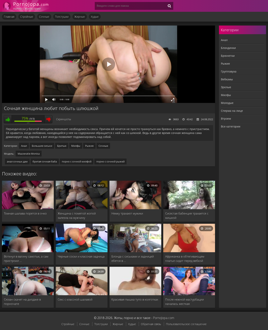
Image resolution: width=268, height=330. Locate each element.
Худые (95, 16)
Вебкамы (227, 79)
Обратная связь (151, 324)
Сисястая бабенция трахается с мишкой (186, 215)
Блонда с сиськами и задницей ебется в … (132, 258)
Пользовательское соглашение (186, 324)
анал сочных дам (17, 161)
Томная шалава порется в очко (25, 213)
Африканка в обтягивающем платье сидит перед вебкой (184, 258)
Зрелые (226, 87)
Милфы (75, 146)
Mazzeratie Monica (29, 153)
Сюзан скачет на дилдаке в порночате (22, 301)
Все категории (230, 126)
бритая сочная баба (45, 161)
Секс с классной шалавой (75, 299)
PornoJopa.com (163, 318)
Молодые (227, 103)
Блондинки (228, 48)
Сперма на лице (232, 111)
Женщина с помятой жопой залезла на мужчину (77, 215)
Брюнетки (228, 56)
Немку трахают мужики (127, 213)
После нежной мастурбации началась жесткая (184, 301)
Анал (24, 146)
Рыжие (89, 146)
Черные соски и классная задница (81, 256)
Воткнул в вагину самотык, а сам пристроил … (26, 258)
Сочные (44, 16)
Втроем (226, 118)
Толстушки (61, 16)
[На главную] (25, 6)
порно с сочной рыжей (110, 161)
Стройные (26, 16)
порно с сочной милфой (76, 161)
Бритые (61, 146)
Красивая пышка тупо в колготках (134, 299)
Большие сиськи (42, 146)
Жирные (79, 16)
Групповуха (228, 71)
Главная (9, 16)
